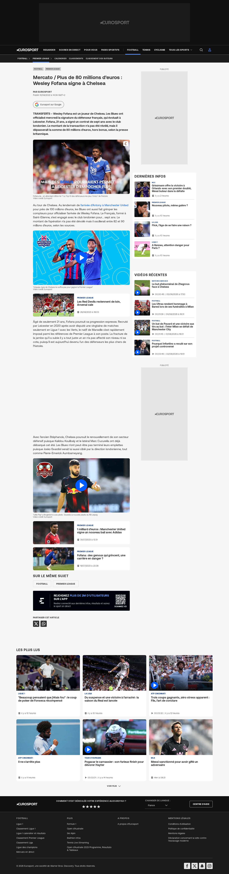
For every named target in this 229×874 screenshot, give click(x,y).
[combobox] (158, 805)
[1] (84, 806)
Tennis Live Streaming (78, 842)
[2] (87, 806)
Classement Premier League (30, 838)
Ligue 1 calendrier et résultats (30, 833)
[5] (98, 806)
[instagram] (209, 866)
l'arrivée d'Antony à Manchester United (104, 205)
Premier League (53, 69)
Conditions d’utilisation (179, 824)
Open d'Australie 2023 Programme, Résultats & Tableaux (89, 848)
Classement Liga (24, 842)
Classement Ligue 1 (25, 828)
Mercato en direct (25, 852)
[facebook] (187, 866)
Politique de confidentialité (181, 828)
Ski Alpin (71, 833)
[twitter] (194, 866)
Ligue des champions (26, 847)
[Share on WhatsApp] (44, 624)
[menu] (201, 50)
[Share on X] (36, 624)
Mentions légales (176, 833)
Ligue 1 (19, 824)
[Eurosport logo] (27, 49)
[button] (81, 258)
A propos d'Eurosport (128, 824)
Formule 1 (71, 824)
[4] (95, 806)
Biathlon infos (74, 838)
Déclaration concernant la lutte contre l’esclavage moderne (187, 839)
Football (38, 69)
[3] (91, 806)
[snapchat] (202, 866)
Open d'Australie (75, 828)
